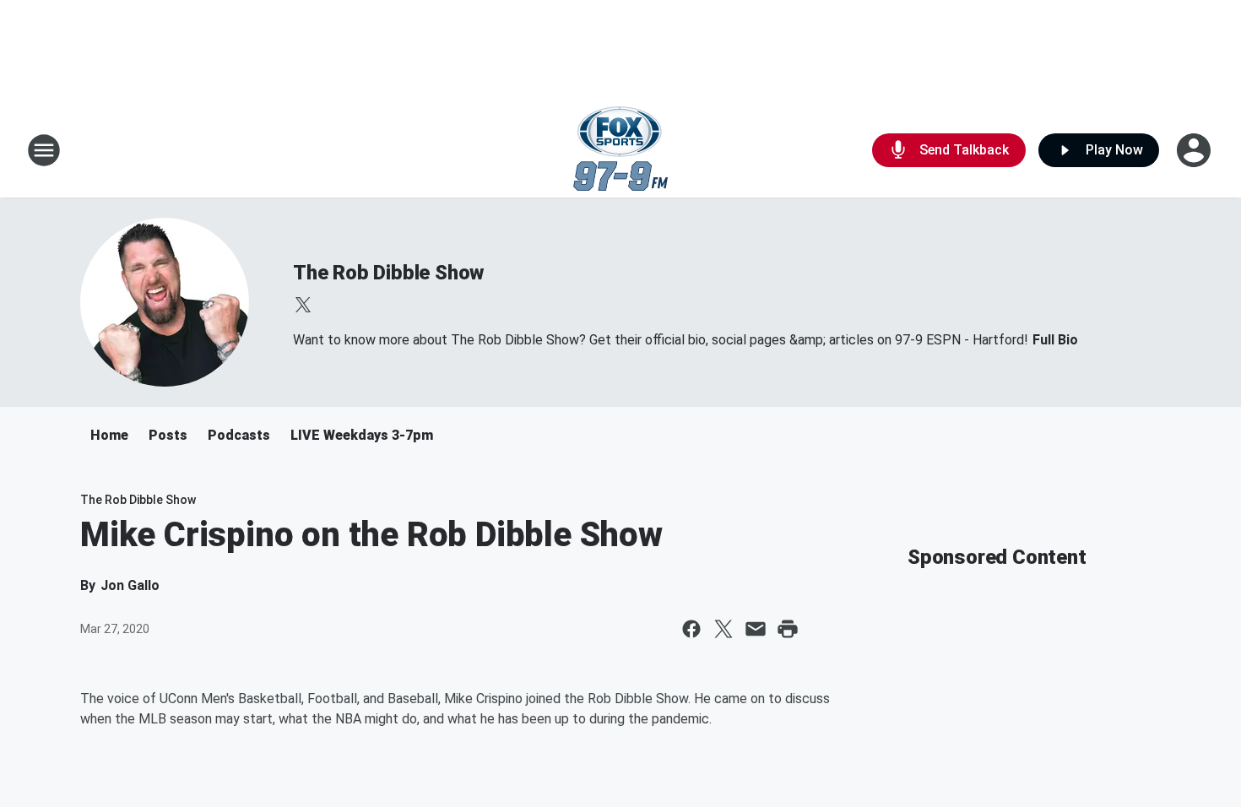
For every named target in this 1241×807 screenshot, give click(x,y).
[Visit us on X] (303, 305)
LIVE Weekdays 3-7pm (361, 435)
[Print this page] (787, 629)
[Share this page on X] (723, 629)
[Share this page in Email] (755, 629)
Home (109, 435)
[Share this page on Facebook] (691, 629)
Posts (168, 435)
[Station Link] (620, 150)
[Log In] (1195, 150)
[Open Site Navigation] (44, 150)
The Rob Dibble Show (388, 272)
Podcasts (239, 435)
